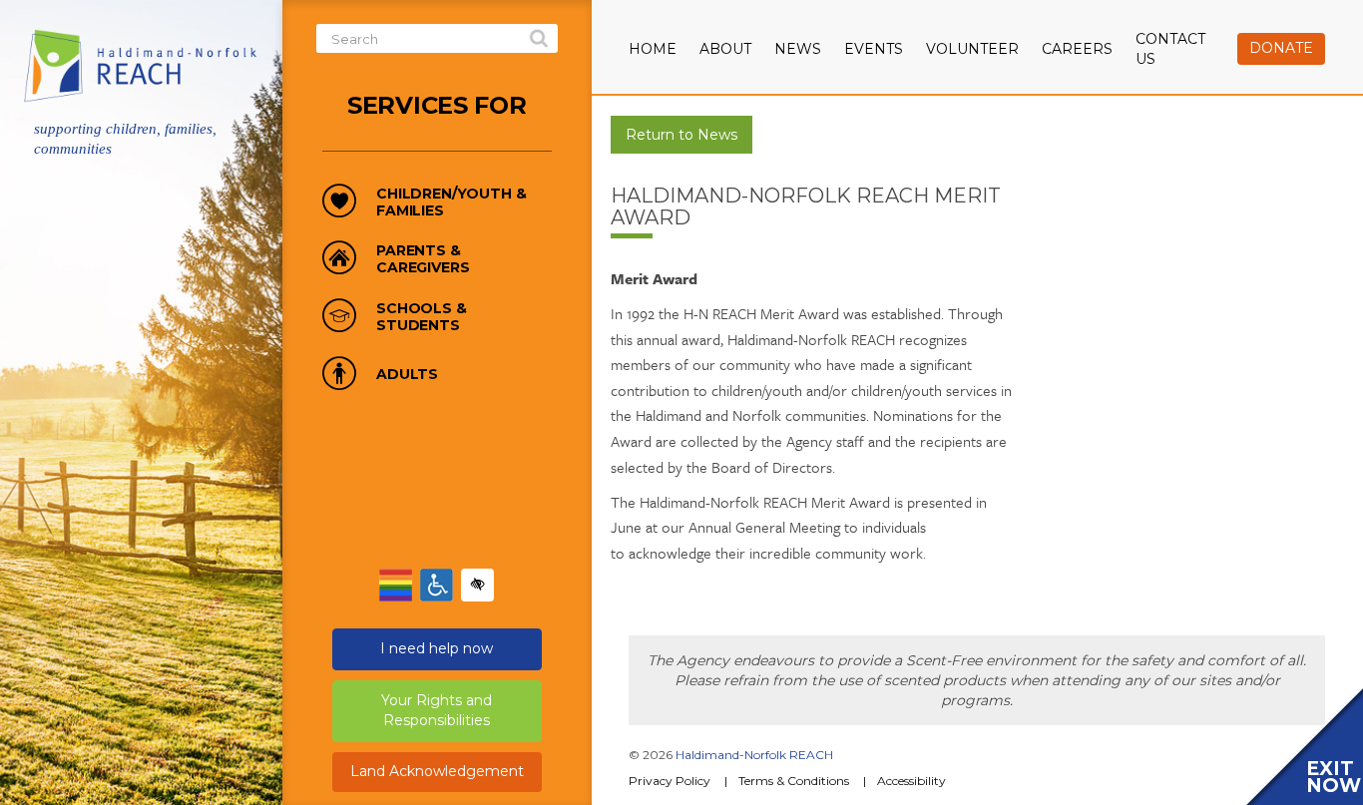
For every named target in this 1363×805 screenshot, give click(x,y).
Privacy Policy (669, 780)
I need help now (436, 648)
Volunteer (972, 49)
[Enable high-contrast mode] (477, 585)
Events (873, 49)
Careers (1077, 49)
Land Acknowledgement (437, 771)
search (539, 39)
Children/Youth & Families (451, 202)
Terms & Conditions (793, 780)
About (725, 49)
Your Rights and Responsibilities (436, 710)
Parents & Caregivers (422, 259)
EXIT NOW (1333, 777)
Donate (1281, 48)
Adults (407, 374)
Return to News (681, 135)
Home (653, 49)
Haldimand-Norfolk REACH (754, 754)
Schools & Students (421, 317)
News (797, 49)
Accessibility (911, 780)
